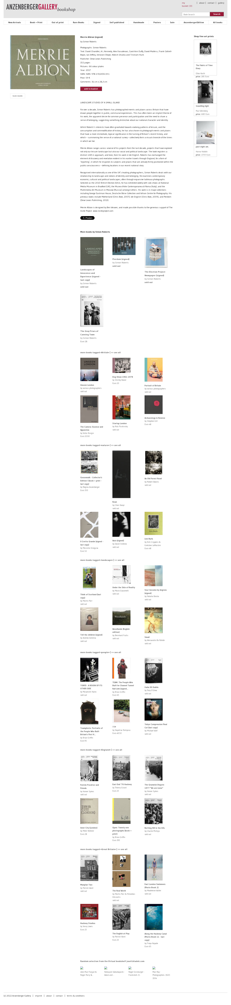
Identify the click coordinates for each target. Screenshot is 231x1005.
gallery (221, 2)
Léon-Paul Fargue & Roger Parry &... (88, 973)
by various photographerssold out (90, 388)
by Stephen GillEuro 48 (155, 421)
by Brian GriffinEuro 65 (123, 688)
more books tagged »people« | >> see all (100, 652)
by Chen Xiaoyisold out (118, 505)
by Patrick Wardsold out (86, 887)
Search (216, 14)
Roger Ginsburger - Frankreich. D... (136, 973)
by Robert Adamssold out (153, 481)
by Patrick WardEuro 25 (120, 936)
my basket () (187, 4)
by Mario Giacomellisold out (123, 590)
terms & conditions (76, 995)
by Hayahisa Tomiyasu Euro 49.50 (121, 730)
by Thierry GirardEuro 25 (122, 787)
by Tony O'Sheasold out (151, 690)
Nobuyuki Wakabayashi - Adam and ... (114, 973)
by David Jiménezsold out (119, 543)
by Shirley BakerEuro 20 (122, 380)
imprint (38, 995)
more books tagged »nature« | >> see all (100, 445)
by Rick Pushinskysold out (120, 426)
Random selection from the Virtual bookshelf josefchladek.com (112, 961)
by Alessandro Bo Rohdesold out (155, 640)
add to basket (91, 88)
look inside (18, 96)
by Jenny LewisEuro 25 (87, 926)
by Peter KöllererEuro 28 (88, 830)
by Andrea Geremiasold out (91, 638)
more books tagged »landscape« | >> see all (102, 560)
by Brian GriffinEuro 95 (91, 734)
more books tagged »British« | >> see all (100, 352)
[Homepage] (40, 9)
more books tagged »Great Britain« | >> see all (103, 849)
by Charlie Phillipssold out (155, 831)
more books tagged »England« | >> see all (101, 749)
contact (211, 2)
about (201, 2)
